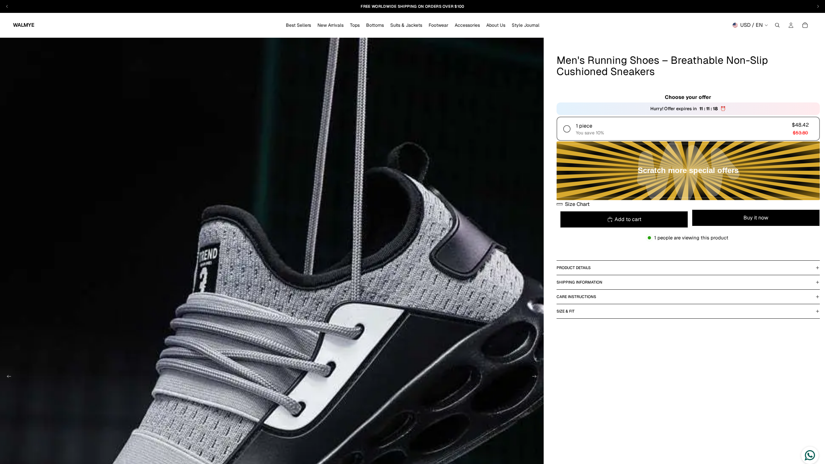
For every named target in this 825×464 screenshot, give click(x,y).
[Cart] (805, 25)
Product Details (574, 267)
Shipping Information (579, 282)
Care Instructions (576, 296)
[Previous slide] (7, 377)
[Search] (777, 25)
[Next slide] (536, 377)
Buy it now (755, 217)
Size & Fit (566, 311)
